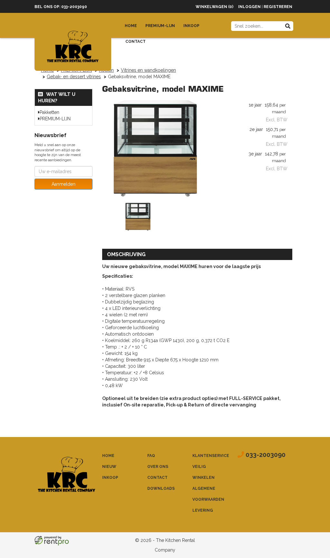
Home (131, 25)
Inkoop (191, 25)
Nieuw (109, 466)
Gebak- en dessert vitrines (74, 76)
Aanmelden (63, 184)
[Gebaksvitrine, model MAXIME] (155, 148)
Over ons (157, 466)
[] (287, 26)
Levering (202, 510)
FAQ (151, 455)
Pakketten (49, 112)
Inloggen (249, 7)
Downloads (161, 488)
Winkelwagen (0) (214, 7)
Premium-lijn (160, 25)
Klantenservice (210, 455)
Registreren (278, 7)
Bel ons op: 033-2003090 (60, 7)
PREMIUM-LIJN (55, 118)
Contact (135, 41)
